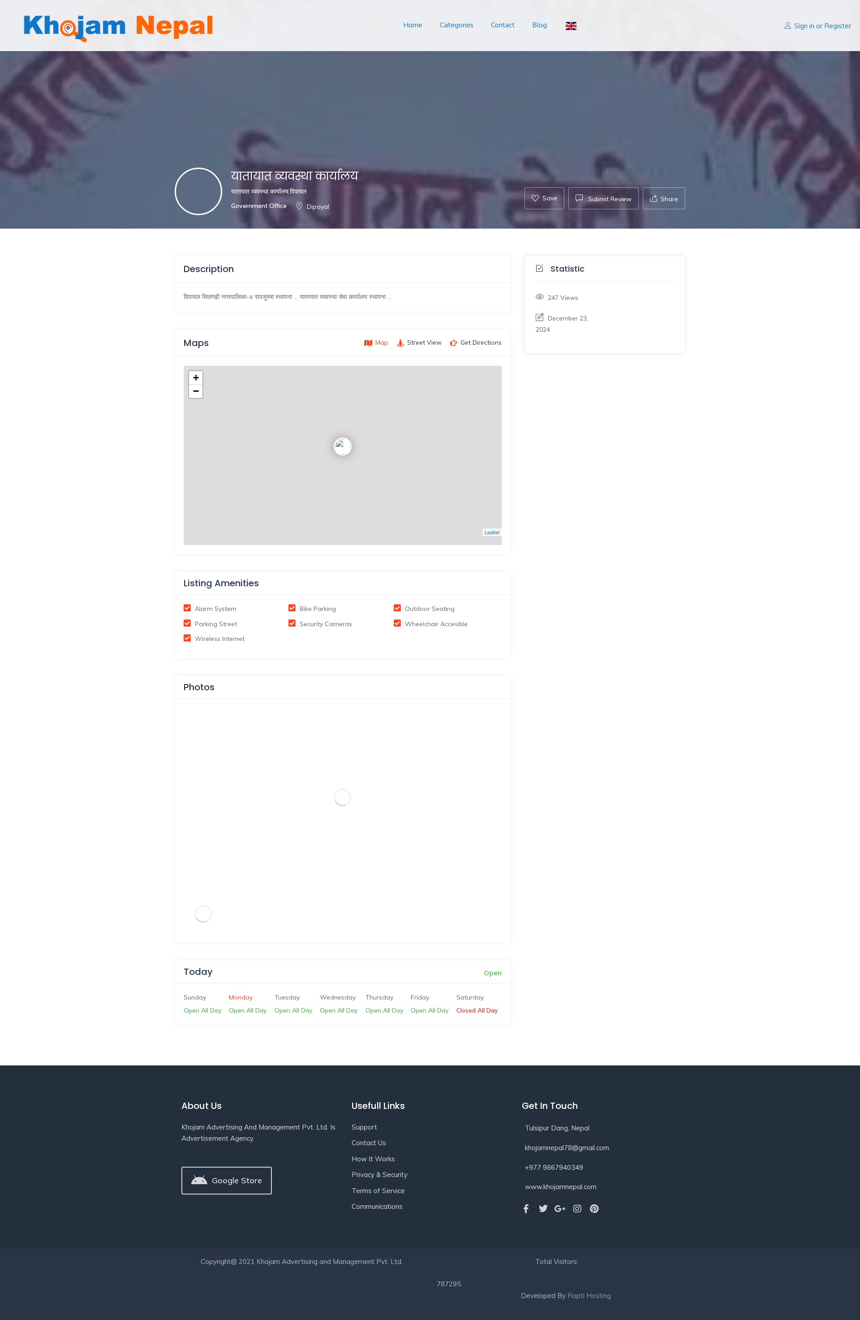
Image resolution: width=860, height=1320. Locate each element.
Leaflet (492, 532)
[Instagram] (577, 1208)
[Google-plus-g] (560, 1208)
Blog (539, 25)
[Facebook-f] (526, 1208)
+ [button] (196, 377)
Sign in (804, 26)
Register (837, 26)
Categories (456, 25)
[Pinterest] (594, 1208)
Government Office (259, 206)
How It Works (373, 1159)
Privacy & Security (380, 1174)
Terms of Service (378, 1190)
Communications (377, 1206)
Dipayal (318, 207)
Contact (503, 25)
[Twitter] (543, 1208)
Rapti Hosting (589, 1295)
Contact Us (369, 1142)
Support (364, 1127)
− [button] (196, 391)
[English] (570, 25)
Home (412, 25)
